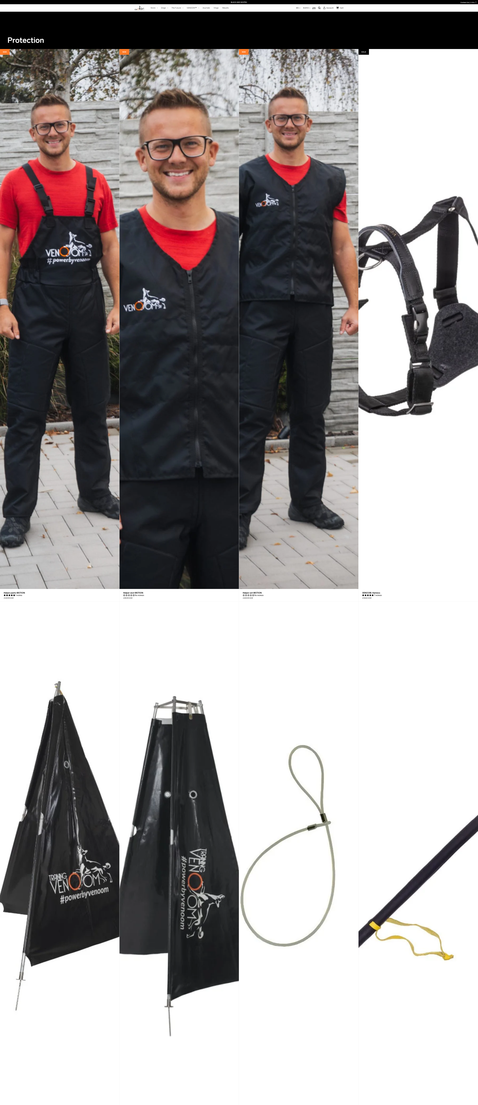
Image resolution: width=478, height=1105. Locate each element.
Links (472, 2)
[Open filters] (314, 8)
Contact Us (464, 2)
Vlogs (216, 8)
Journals (206, 8)
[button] (9, 595)
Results (225, 8)
